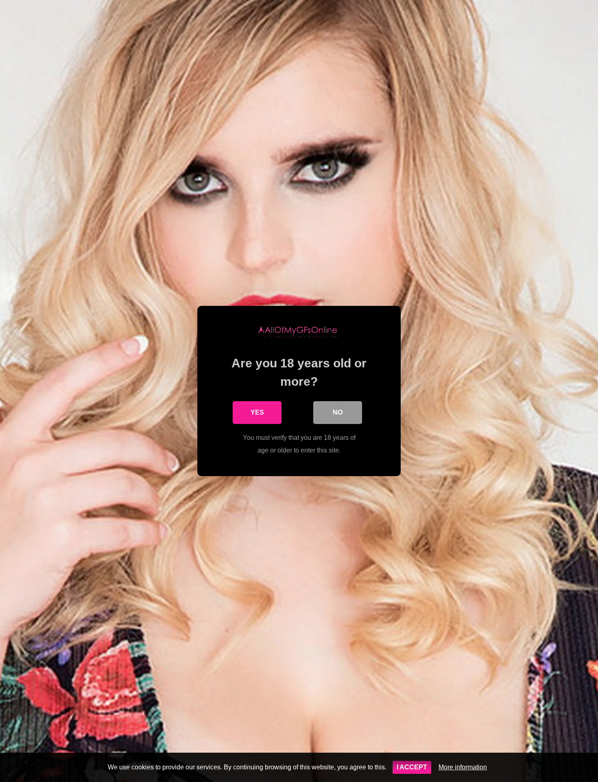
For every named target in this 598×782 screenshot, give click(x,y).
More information (463, 767)
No (338, 412)
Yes (257, 412)
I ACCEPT (412, 767)
